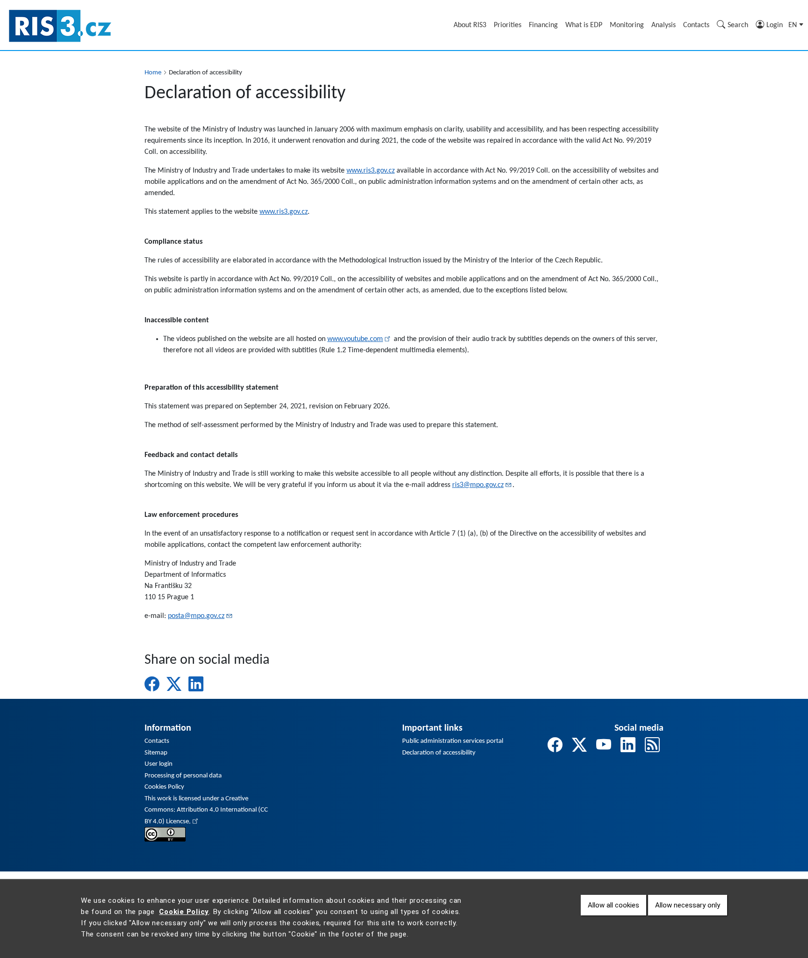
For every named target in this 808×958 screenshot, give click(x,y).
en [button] (793, 25)
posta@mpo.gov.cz (196, 616)
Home (152, 72)
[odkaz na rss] (652, 746)
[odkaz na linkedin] (627, 746)
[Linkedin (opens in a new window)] (195, 683)
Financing (543, 25)
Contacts (696, 25)
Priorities (507, 25)
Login (774, 25)
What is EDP (583, 25)
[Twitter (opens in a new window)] (173, 683)
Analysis (663, 25)
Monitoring (627, 25)
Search (738, 25)
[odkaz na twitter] (579, 746)
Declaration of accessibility (439, 752)
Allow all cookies (613, 905)
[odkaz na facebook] (555, 746)
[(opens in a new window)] (165, 834)
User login (158, 764)
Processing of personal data (183, 775)
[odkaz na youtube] (603, 746)
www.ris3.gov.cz (370, 170)
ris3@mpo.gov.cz (478, 485)
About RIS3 (470, 25)
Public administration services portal (452, 741)
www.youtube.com (355, 339)
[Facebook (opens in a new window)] (151, 683)
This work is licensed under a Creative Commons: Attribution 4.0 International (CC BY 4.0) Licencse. (206, 810)
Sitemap (155, 752)
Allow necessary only (687, 905)
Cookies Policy (164, 787)
